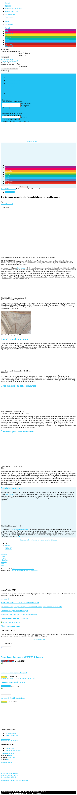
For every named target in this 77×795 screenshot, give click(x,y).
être (6, 35)
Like (7, 759)
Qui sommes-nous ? (11, 733)
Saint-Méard (21, 268)
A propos (8, 6)
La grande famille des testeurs (13, 698)
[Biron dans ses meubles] (11, 622)
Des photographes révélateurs (13, 682)
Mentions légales (10, 748)
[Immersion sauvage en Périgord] (6, 669)
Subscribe (12, 757)
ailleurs (7, 42)
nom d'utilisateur (24, 53)
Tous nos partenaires (11, 735)
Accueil (7, 28)
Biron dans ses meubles (10, 626)
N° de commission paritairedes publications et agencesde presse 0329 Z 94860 (9, 775)
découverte (8, 545)
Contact (7, 3)
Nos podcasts (9, 24)
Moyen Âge (8, 547)
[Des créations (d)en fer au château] (19, 614)
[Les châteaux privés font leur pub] (31, 607)
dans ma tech (9, 46)
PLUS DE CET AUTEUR (30, 603)
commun (7, 40)
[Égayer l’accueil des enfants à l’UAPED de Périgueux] (6, 653)
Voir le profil (5, 599)
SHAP (20, 536)
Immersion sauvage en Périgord (14, 673)
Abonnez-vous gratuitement (13, 8)
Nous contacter (5, 739)
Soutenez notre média (11, 11)
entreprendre (9, 33)
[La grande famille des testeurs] (6, 694)
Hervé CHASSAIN (7, 204)
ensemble (8, 37)
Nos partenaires (10, 14)
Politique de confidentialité (9, 61)
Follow (10, 755)
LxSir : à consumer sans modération (23, 569)
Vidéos (7, 21)
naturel (7, 39)
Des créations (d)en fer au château (14, 618)
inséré (7, 31)
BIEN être (4, 677)
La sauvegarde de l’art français (19, 529)
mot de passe (23, 55)
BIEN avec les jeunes (7, 661)
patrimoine (8, 549)
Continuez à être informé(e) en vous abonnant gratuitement (38, 540)
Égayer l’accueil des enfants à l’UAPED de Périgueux (22, 657)
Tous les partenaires (38, 639)
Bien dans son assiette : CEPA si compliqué (23, 570)
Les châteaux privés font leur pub (14, 611)
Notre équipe (9, 17)
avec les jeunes (9, 44)
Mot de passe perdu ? (7, 59)
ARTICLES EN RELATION (11, 603)
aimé (6, 30)
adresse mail (23, 66)
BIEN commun (11, 189)
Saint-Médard (10, 494)
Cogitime (43, 791)
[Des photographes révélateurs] (17, 678)
